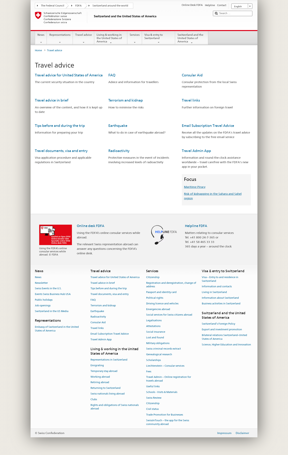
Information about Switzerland (220, 297)
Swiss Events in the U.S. (48, 288)
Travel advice (83, 34)
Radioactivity (119, 151)
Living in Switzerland (214, 292)
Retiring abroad (100, 382)
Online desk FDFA (90, 226)
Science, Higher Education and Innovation (226, 344)
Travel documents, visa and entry (61, 151)
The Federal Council (52, 5)
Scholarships (153, 360)
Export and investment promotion (222, 329)
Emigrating (97, 365)
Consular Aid (192, 75)
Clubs (94, 399)
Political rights (154, 297)
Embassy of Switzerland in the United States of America (57, 328)
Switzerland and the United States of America (190, 38)
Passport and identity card (161, 292)
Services (135, 34)
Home (38, 50)
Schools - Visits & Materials (161, 392)
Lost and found (155, 337)
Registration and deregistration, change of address (171, 284)
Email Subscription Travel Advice (208, 126)
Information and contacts (217, 286)
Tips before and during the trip (60, 126)
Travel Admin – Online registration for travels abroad (168, 379)
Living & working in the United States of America (109, 38)
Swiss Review (153, 397)
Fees (148, 371)
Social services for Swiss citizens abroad (169, 314)
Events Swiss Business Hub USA (53, 294)
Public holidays (44, 299)
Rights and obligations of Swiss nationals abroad (115, 407)
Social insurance (155, 331)
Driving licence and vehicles (162, 303)
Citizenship (152, 277)
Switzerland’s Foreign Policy (218, 323)
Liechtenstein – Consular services (165, 365)
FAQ (111, 75)
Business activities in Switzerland (221, 303)
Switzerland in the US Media (51, 311)
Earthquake (117, 126)
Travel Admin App (196, 151)
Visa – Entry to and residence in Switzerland (220, 279)
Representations (60, 34)
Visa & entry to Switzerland (153, 36)
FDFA (78, 5)
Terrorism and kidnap (125, 100)
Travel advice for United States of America (69, 75)
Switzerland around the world (110, 5)
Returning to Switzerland (105, 387)
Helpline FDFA (196, 226)
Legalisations (154, 320)
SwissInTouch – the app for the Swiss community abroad (167, 422)
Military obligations (157, 343)
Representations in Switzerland (109, 359)
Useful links (153, 386)
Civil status (152, 408)
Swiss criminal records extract (163, 348)
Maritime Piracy (194, 187)
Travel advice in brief (51, 100)
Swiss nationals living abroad (108, 393)
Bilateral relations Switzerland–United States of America (224, 337)
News (40, 34)
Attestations (153, 326)
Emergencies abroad (158, 309)
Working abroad (100, 376)
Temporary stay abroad (104, 371)
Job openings (43, 305)
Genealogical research (159, 354)
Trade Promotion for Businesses (164, 414)
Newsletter (41, 282)
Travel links (191, 100)
